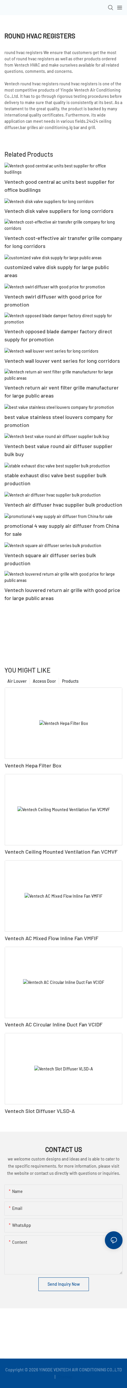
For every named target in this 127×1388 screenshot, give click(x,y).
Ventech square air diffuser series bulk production (50, 559)
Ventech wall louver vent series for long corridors (62, 360)
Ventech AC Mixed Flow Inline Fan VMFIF (51, 938)
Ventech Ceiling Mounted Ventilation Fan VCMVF (61, 851)
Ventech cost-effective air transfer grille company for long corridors (63, 242)
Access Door (44, 681)
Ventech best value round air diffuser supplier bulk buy (58, 450)
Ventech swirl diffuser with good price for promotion (53, 300)
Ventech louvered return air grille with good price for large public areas (62, 594)
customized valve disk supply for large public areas (56, 271)
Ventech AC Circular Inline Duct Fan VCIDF (53, 1024)
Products (70, 681)
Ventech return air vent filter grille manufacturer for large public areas (61, 391)
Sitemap (64, 1376)
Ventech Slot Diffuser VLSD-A (40, 1111)
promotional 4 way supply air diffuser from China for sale (61, 529)
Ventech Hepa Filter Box (33, 765)
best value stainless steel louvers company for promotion (58, 421)
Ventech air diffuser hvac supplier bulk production (63, 504)
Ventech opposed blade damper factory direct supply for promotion (58, 335)
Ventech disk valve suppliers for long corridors (58, 211)
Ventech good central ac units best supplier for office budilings (59, 185)
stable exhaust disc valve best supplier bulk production (55, 479)
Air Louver (17, 681)
